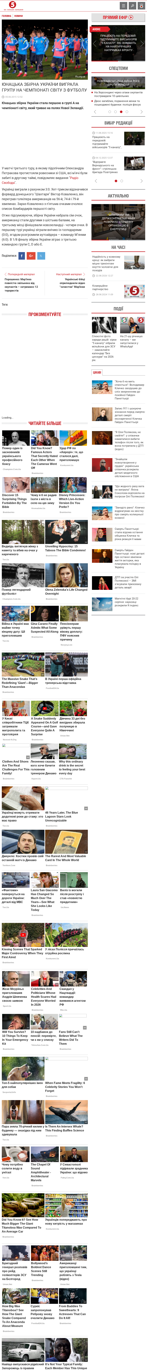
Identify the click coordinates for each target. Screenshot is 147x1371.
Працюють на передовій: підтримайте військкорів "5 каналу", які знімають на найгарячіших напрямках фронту (106, 147)
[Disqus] (45, 370)
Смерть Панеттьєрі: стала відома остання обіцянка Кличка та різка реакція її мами (129, 534)
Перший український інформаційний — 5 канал (12, 5)
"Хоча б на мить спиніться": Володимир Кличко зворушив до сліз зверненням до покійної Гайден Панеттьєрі (129, 390)
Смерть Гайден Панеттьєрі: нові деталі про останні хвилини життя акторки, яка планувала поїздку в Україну (129, 559)
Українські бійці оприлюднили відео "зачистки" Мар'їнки (72, 283)
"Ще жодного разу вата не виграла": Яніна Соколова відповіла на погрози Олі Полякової (129, 491)
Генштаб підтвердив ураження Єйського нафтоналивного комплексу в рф (118, 105)
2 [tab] (115, 112)
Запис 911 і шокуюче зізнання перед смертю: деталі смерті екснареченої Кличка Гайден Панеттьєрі (130, 415)
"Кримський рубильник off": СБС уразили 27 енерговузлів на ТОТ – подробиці (116, 96)
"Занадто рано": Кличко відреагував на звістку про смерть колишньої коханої (130, 512)
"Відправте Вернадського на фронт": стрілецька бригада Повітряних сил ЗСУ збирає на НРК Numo (105, 170)
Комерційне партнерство (100, 287)
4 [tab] (127, 112)
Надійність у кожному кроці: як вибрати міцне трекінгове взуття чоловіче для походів (106, 263)
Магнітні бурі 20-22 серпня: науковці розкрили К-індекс (126, 602)
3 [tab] (121, 112)
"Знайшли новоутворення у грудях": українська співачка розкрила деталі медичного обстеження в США (127, 468)
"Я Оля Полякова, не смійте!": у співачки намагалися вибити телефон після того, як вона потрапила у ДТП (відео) (129, 441)
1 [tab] (109, 112)
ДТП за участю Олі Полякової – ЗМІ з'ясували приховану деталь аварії (128, 582)
